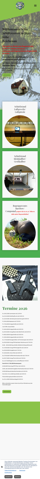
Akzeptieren (8, 476)
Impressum (22, 470)
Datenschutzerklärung (10, 470)
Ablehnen (17, 476)
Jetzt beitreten (6, 75)
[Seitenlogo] (20, 6)
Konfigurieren (8, 472)
